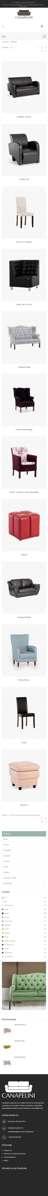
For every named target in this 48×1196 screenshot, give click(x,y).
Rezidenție (7, 883)
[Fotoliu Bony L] (24, 650)
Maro (6, 937)
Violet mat (8, 953)
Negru (6, 913)
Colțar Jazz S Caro (24, 304)
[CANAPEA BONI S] (7, 1031)
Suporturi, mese (9, 878)
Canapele (7, 850)
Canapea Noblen (24, 617)
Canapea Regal (24, 367)
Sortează (5, 42)
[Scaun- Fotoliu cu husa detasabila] (24, 462)
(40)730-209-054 (28, 2)
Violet (6, 949)
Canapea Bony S (20, 1025)
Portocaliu (8, 921)
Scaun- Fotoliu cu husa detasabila (24, 492)
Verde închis (9, 945)
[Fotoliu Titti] (24, 150)
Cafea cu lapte (9, 941)
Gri (5, 898)
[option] (24, 1047)
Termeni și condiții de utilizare (15, 1154)
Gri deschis (8, 957)
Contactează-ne (9, 1157)
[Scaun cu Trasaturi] (24, 212)
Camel (6, 917)
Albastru (7, 925)
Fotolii (5, 867)
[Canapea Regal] (24, 337)
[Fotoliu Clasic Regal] (24, 400)
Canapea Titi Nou (24, 117)
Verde (6, 929)
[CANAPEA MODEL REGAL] (7, 1063)
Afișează (5, 47)
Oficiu (5, 839)
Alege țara (23, 6)
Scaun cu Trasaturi (24, 242)
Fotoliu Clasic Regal (24, 429)
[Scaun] (24, 713)
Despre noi (8, 1150)
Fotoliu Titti (24, 179)
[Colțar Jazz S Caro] (24, 275)
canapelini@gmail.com (34, 5)
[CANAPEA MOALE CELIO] (7, 1047)
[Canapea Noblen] (24, 588)
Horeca (6, 845)
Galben (7, 933)
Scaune (6, 861)
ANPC (6, 1161)
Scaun (24, 742)
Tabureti (6, 856)
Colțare (6, 872)
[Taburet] (24, 525)
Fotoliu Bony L (24, 680)
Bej (5, 901)
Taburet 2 (24, 805)
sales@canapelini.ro (17, 5)
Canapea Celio (19, 1041)
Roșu (6, 909)
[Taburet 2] (24, 775)
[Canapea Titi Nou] (24, 87)
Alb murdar (8, 905)
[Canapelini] (24, 14)
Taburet (24, 555)
